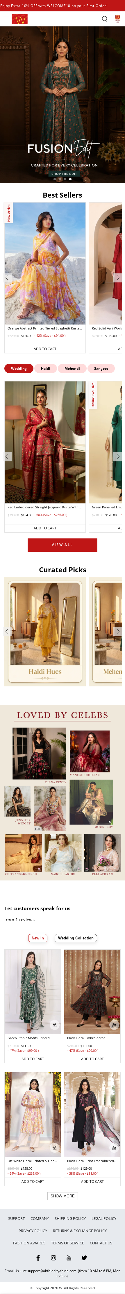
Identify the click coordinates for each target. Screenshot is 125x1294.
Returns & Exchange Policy (80, 1230)
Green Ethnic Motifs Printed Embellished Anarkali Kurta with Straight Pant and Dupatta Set (32, 1038)
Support (16, 1218)
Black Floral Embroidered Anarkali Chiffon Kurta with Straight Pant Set (88, 1038)
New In (38, 938)
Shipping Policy (70, 1218)
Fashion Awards (29, 1243)
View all (62, 544)
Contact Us (101, 1243)
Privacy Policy (33, 1230)
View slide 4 (70, 179)
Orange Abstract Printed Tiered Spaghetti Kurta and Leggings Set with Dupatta (43, 328)
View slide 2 (60, 179)
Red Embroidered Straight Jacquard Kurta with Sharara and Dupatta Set (43, 507)
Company (40, 1218)
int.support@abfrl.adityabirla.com (49, 1270)
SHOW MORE (63, 1196)
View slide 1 (54, 179)
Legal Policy (104, 1218)
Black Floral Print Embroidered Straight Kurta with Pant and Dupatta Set (90, 1161)
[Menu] (6, 19)
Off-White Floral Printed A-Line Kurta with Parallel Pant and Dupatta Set (31, 1161)
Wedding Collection (76, 938)
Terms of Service (67, 1243)
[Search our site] (104, 19)
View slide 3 (65, 179)
